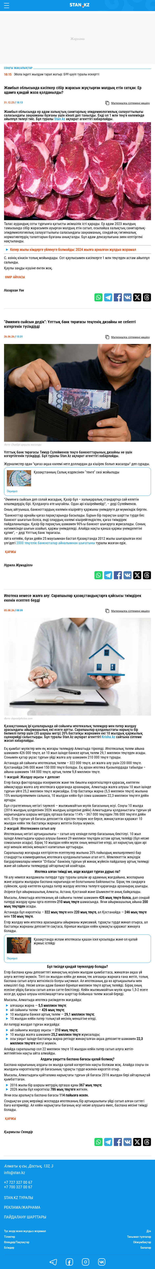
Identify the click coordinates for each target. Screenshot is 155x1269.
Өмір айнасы (15, 277)
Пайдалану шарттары (25, 1217)
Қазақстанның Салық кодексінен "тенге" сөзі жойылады (76, 472)
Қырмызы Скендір (18, 1132)
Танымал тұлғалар (139, 1237)
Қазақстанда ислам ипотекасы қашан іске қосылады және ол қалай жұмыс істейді (85, 941)
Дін (149, 1231)
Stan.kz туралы (18, 1197)
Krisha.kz (108, 737)
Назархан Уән (14, 290)
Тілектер (9, 1237)
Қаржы (10, 552)
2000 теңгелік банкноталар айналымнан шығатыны (55, 543)
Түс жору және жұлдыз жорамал (25, 1231)
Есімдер (9, 1247)
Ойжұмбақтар (142, 1242)
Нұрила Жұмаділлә (18, 565)
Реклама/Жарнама (22, 1207)
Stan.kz (60, 119)
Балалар (145, 1247)
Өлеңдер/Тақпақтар (16, 1242)
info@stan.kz (14, 1172)
